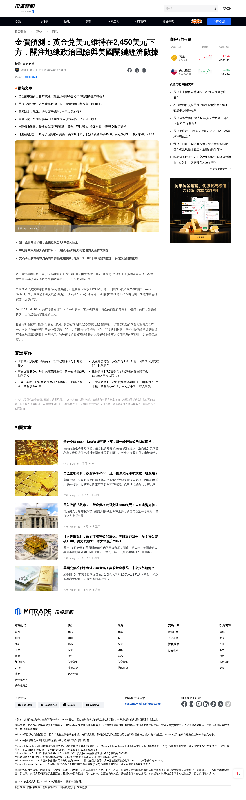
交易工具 (113, 21)
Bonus (197, 21)
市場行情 (42, 21)
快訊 (67, 21)
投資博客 (141, 21)
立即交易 (219, 21)
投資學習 (168, 21)
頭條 (89, 21)
